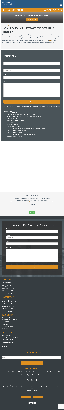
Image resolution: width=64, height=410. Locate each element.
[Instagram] (28, 381)
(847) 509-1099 (10, 306)
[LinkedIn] (32, 381)
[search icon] (58, 4)
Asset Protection (12, 124)
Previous (11, 201)
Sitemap (51, 386)
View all (32, 212)
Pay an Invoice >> (26, 397)
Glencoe (20, 371)
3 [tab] (32, 207)
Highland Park (27, 371)
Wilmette (33, 375)
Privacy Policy (40, 386)
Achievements (29, 385)
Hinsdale (35, 371)
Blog (4, 386)
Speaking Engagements (17, 386)
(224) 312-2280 (10, 342)
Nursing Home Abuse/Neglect (16, 136)
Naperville (50, 371)
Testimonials (40, 385)
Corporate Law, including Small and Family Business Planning (27, 128)
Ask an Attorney (31, 386)
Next (53, 201)
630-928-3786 (10, 324)
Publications (52, 385)
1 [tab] (27, 207)
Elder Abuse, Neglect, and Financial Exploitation (22, 134)
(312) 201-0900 (54, 10)
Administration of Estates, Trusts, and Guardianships (24, 116)
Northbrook (28, 390)
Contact (46, 386)
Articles (58, 385)
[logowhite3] (8, 4)
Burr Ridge (7, 371)
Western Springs (25, 375)
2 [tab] (29, 207)
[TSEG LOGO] (32, 404)
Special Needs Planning (14, 126)
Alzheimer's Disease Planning (16, 120)
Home (3, 385)
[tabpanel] (32, 201)
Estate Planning (12, 118)
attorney (51, 40)
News (25, 386)
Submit (32, 101)
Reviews (46, 385)
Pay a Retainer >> (38, 397)
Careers (8, 386)
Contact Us (32, 19)
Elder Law (10, 122)
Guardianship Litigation (15, 132)
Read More (32, 202)
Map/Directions (7, 293)
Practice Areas (14, 385)
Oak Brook (57, 371)
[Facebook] (36, 381)
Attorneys (21, 385)
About (8, 385)
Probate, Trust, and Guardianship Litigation (21, 114)
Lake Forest (42, 371)
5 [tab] (37, 207)
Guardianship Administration (16, 130)
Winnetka (40, 375)
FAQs (34, 385)
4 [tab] (34, 207)
